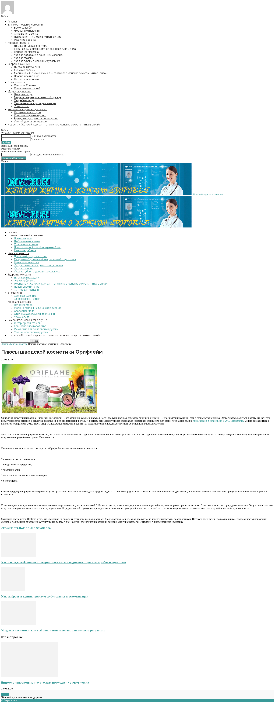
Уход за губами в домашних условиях (37, 60)
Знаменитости (16, 82)
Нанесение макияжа (26, 51)
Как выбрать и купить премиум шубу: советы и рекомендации (44, 596)
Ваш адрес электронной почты (47, 154)
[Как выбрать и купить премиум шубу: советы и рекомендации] (13, 590)
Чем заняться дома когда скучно (27, 109)
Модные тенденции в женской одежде (37, 97)
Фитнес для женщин (26, 79)
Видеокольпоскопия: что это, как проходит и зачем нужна (45, 682)
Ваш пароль (37, 139)
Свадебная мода (24, 100)
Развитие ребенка (25, 39)
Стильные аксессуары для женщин (35, 103)
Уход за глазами (23, 57)
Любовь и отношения (27, 30)
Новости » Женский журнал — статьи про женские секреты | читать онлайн (54, 124)
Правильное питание (26, 76)
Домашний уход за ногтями (30, 45)
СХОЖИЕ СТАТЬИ (12, 528)
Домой (5, 344)
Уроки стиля (21, 106)
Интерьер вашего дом (27, 112)
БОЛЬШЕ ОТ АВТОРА (37, 528)
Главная (13, 21)
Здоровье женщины (20, 64)
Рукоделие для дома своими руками (36, 118)
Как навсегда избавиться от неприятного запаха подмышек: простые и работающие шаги (63, 562)
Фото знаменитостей (27, 88)
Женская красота (18, 42)
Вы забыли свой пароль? (14, 145)
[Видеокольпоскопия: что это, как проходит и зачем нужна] (29, 676)
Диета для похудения (27, 67)
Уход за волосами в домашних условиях (38, 54)
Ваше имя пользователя (43, 136)
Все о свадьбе (23, 27)
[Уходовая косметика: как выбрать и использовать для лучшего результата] (18, 624)
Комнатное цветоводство (30, 115)
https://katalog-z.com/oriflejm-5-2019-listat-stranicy (218, 420)
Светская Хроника (25, 85)
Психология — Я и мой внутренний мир (37, 36)
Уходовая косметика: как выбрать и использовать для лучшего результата (53, 630)
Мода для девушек (19, 91)
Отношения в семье (26, 33)
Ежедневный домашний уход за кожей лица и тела (45, 48)
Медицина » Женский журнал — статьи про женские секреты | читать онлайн (61, 73)
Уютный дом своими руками (31, 121)
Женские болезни (24, 70)
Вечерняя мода (23, 94)
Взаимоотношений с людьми (25, 24)
